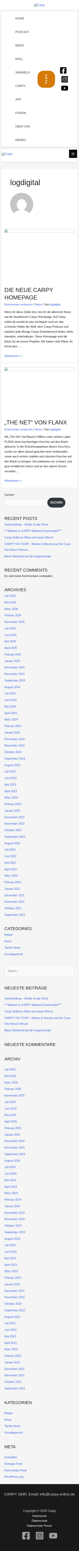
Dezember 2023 (14, 739)
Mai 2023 (10, 784)
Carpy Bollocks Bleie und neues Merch (28, 537)
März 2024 (11, 719)
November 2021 (14, 901)
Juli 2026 (10, 595)
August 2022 (12, 843)
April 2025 (10, 647)
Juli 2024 (10, 693)
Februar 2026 (12, 615)
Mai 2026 (10, 602)
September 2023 (14, 758)
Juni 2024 (10, 700)
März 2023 (11, 797)
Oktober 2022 (12, 830)
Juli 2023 (10, 771)
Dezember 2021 (14, 895)
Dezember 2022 (14, 817)
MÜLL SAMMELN (22, 65)
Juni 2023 (10, 778)
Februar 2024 (12, 726)
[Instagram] (64, 79)
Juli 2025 (10, 628)
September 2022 (14, 836)
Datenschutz (40, 1520)
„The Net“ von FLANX (35, 422)
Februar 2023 (12, 804)
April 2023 (10, 791)
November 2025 (14, 621)
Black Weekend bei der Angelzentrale (27, 556)
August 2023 (12, 765)
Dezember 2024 (14, 667)
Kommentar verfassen (18, 304)
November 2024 (14, 674)
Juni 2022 (10, 856)
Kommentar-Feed (15, 1470)
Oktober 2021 (12, 908)
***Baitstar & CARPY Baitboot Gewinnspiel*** (32, 530)
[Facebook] (63, 70)
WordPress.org (13, 1476)
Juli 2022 (10, 849)
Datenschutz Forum (39, 1525)
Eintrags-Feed (13, 1463)
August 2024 (12, 687)
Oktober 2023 (12, 752)
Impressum (39, 1515)
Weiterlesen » (12, 356)
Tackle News (12, 947)
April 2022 (10, 869)
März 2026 (11, 609)
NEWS (19, 45)
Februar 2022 (12, 882)
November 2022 (14, 823)
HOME (19, 18)
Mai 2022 (10, 862)
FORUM (20, 113)
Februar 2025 (12, 654)
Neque (8, 934)
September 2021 (14, 914)
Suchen (9, 494)
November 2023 (14, 745)
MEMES (20, 140)
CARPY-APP (20, 92)
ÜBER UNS (22, 126)
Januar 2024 (12, 732)
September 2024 (14, 680)
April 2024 (10, 713)
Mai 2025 (10, 641)
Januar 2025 (12, 661)
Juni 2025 (10, 635)
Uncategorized (13, 954)
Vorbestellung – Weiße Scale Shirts (26, 524)
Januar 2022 (12, 888)
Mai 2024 (10, 706)
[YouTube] (64, 88)
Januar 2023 (12, 810)
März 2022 (11, 875)
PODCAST (22, 32)
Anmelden (10, 1457)
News (38, 304)
